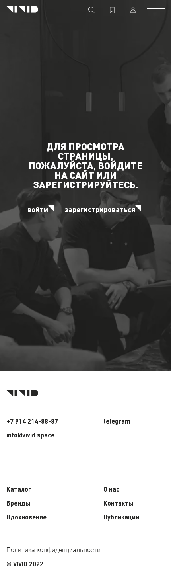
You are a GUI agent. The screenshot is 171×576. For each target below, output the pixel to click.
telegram (116, 421)
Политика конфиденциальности (53, 550)
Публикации (121, 517)
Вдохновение (26, 517)
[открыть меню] (156, 10)
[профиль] (132, 10)
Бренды (18, 503)
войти (37, 209)
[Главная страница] (22, 10)
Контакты (118, 503)
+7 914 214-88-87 (32, 421)
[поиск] (91, 10)
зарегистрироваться (100, 209)
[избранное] (112, 10)
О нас (111, 489)
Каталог (18, 489)
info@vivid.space (30, 435)
